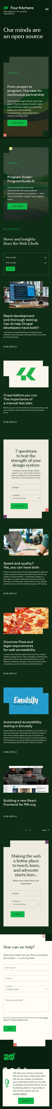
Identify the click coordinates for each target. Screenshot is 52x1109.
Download (19, 506)
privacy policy (20, 1093)
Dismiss (26, 1101)
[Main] (47, 9)
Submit (18, 914)
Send (9, 1028)
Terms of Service (17, 1020)
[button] (22, 830)
